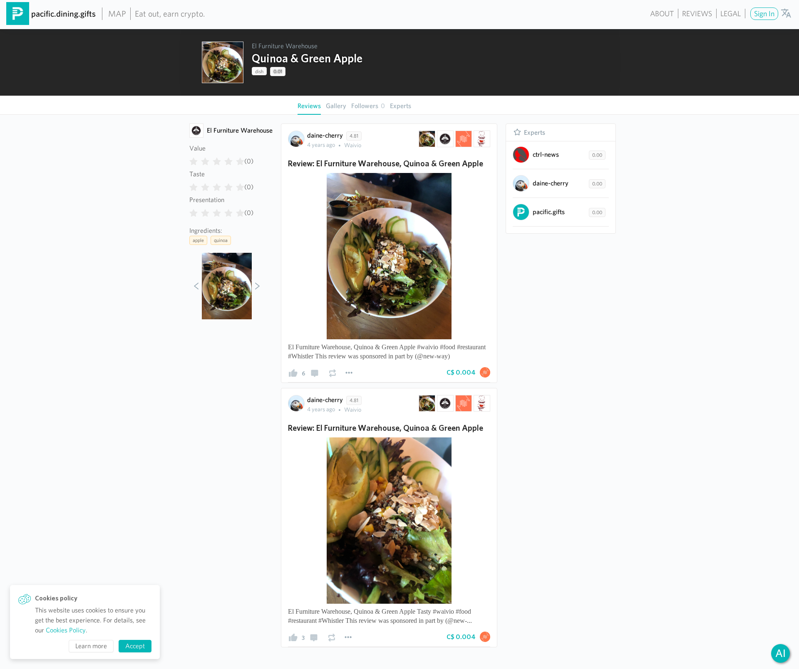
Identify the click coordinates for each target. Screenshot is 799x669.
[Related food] (481, 139)
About (662, 13)
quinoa (221, 240)
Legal (730, 13)
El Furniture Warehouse (285, 46)
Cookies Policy (66, 630)
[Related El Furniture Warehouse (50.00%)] (444, 139)
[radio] (193, 159)
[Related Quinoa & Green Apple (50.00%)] (426, 139)
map (117, 13)
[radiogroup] (216, 159)
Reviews (697, 13)
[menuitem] (763, 13)
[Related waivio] (463, 139)
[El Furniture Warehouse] (196, 130)
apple (198, 240)
